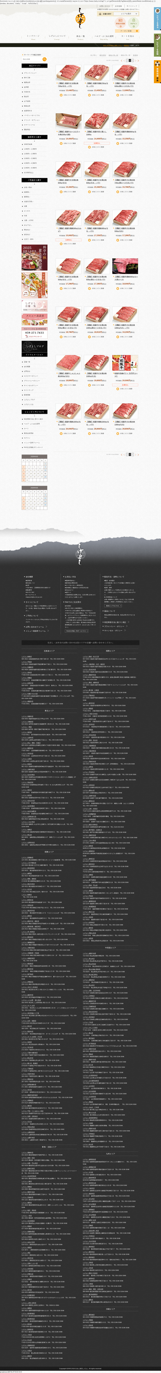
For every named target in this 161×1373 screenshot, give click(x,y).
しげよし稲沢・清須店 (29, 1210)
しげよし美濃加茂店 (28, 1231)
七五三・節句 (28, 239)
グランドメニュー (30, 73)
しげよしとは (28, 404)
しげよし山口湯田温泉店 (91, 1081)
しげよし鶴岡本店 (27, 748)
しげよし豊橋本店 (27, 1152)
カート (26, 428)
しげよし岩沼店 (27, 795)
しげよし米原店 (88, 917)
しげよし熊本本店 (89, 1252)
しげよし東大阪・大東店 (91, 690)
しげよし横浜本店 (27, 969)
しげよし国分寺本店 (28, 884)
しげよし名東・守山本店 (30, 1163)
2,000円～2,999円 (30, 154)
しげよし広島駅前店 (89, 1006)
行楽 (25, 216)
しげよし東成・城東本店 (91, 682)
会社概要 (27, 366)
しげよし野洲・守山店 (90, 885)
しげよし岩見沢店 (27, 683)
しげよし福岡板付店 (89, 1167)
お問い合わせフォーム (35, 627)
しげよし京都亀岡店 (89, 814)
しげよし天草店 (88, 1262)
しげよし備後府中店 (89, 1001)
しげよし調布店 (27, 916)
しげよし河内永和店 (89, 735)
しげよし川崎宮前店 (28, 948)
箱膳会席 (27, 82)
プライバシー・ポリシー (114, 626)
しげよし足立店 (27, 889)
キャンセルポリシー (31, 385)
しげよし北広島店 (89, 1017)
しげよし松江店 (88, 1065)
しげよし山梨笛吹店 (28, 1132)
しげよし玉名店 (88, 1268)
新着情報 (27, 395)
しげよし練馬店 (27, 873)
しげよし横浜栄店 (27, 937)
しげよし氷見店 (27, 1351)
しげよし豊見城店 (89, 1315)
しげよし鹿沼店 (27, 1106)
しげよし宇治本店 (89, 772)
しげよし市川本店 (27, 1047)
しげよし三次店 (88, 1022)
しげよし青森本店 (27, 716)
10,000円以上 (29, 172)
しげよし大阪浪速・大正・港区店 (94, 664)
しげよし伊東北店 (27, 1274)
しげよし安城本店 (27, 1197)
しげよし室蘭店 (27, 678)
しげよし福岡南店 (89, 1209)
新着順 (135, 55)
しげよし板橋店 (27, 895)
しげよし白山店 (27, 1340)
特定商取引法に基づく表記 (115, 622)
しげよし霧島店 (88, 1300)
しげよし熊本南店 (89, 1257)
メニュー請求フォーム (32, 443)
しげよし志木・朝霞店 (29, 1021)
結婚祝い (27, 192)
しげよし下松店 (88, 1070)
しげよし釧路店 (27, 656)
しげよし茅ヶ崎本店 (28, 932)
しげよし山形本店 (27, 737)
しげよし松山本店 (89, 1139)
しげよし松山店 (88, 1144)
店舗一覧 (27, 362)
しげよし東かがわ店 (89, 1112)
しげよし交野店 (88, 767)
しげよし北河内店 (89, 724)
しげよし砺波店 (27, 1356)
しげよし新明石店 (89, 859)
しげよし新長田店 (89, 851)
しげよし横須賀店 (27, 964)
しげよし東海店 (27, 1226)
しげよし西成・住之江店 (91, 656)
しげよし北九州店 (89, 1199)
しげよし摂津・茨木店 (90, 740)
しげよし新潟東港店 (28, 1313)
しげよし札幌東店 (27, 688)
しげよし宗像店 (88, 1225)
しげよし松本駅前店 (28, 1295)
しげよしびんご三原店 (90, 1028)
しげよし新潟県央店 (28, 1319)
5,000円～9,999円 (30, 168)
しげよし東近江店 (89, 912)
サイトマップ (28, 390)
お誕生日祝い (28, 201)
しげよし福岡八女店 (89, 1220)
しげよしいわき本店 (28, 822)
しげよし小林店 (88, 1284)
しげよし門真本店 (89, 695)
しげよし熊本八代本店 (90, 1273)
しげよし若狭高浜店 (28, 1345)
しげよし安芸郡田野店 (90, 1118)
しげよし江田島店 (89, 996)
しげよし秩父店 (27, 1026)
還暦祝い (27, 197)
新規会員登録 (28, 433)
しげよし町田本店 (27, 900)
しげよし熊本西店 (89, 1247)
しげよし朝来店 (88, 846)
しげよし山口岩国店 (89, 1091)
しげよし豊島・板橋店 (29, 879)
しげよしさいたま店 (28, 1005)
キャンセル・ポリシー (113, 630)
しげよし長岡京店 (89, 801)
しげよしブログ (29, 399)
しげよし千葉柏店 (27, 1068)
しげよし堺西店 (88, 730)
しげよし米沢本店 (27, 753)
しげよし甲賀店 (88, 896)
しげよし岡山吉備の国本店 (91, 969)
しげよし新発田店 (27, 1329)
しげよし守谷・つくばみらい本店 (32, 1111)
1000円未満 (28, 144)
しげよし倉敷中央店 (89, 953)
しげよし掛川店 (27, 1290)
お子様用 (27, 101)
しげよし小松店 (27, 1335)
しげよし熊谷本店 (27, 1031)
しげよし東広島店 (89, 1038)
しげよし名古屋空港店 (29, 1176)
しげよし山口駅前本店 (90, 1075)
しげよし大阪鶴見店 (89, 745)
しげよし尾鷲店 (27, 1247)
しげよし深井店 (88, 756)
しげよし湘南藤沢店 (28, 942)
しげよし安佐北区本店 (90, 1012)
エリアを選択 (126, 14)
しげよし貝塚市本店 (89, 761)
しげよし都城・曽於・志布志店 (93, 1289)
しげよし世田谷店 (27, 905)
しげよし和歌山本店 (89, 933)
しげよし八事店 (27, 1181)
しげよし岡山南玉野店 (90, 974)
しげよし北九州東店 (89, 1204)
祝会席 (26, 96)
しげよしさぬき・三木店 (91, 1107)
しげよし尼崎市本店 (89, 835)
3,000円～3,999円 (30, 158)
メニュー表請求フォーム (36, 631)
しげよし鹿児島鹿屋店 (90, 1294)
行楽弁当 (27, 92)
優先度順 (102, 55)
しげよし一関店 (27, 727)
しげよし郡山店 (27, 835)
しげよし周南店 (88, 1102)
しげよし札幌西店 (27, 667)
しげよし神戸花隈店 (89, 880)
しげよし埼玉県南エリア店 (30, 1013)
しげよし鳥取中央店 (89, 1049)
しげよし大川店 (88, 1172)
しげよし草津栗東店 (89, 906)
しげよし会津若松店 (28, 842)
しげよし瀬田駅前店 (89, 901)
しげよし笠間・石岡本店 (30, 1116)
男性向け (27, 230)
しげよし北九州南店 (89, 1215)
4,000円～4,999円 (30, 163)
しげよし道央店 (27, 672)
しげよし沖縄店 (88, 1320)
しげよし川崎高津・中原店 (30, 953)
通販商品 (126, 45)
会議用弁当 (28, 111)
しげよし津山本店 (89, 959)
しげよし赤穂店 (88, 869)
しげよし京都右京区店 (90, 777)
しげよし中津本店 (89, 1236)
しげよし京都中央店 (89, 796)
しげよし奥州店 (27, 732)
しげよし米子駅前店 (89, 1043)
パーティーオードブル (32, 115)
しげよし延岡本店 (89, 1278)
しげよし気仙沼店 (27, 782)
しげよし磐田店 (27, 1284)
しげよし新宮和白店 (89, 1183)
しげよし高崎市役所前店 (30, 1095)
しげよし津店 (26, 1253)
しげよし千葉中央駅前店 (30, 1053)
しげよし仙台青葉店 (28, 806)
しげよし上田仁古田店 (29, 1303)
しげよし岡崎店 (27, 1187)
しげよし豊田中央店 (28, 1192)
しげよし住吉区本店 (89, 669)
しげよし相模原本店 (28, 958)
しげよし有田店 (88, 938)
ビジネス (27, 211)
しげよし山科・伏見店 (90, 809)
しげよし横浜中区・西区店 (30, 921)
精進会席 (27, 106)
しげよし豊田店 (27, 1203)
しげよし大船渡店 (27, 722)
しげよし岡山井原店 (89, 964)
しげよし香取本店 (27, 1079)
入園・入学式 (28, 220)
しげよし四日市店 (27, 1258)
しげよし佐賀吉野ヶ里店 (91, 1231)
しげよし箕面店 (88, 708)
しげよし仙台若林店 (28, 775)
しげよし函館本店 (27, 701)
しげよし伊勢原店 (27, 982)
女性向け (27, 234)
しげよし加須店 (27, 1042)
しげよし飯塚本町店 (89, 1178)
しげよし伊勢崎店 (27, 1100)
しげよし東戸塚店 (27, 974)
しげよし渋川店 (27, 1090)
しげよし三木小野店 (89, 840)
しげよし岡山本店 (89, 985)
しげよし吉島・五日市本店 (91, 990)
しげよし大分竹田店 (89, 1241)
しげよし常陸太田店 (28, 1127)
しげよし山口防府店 (89, 1097)
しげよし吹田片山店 (89, 719)
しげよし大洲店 (88, 1123)
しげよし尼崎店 (88, 875)
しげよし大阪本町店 (89, 751)
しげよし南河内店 (89, 703)
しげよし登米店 (27, 790)
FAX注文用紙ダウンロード (33, 447)
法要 (25, 206)
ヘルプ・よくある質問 (32, 424)
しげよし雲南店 (88, 1054)
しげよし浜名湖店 (27, 1269)
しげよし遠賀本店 (89, 1193)
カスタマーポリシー (31, 376)
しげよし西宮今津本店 (90, 824)
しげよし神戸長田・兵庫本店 (92, 830)
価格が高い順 (113, 55)
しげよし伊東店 (27, 1279)
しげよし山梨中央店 (28, 1137)
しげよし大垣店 (27, 1237)
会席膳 (26, 87)
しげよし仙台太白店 (28, 801)
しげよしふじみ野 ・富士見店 (31, 1000)
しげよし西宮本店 (89, 864)
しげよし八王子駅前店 (29, 863)
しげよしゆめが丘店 (28, 1242)
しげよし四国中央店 (89, 1128)
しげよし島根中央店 (89, 1059)
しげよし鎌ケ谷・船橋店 (30, 1063)
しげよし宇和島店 (89, 1134)
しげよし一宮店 (27, 1216)
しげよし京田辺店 (89, 785)
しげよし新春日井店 (28, 1168)
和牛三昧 (27, 78)
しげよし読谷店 (88, 1325)
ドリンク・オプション (32, 120)
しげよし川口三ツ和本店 (30, 987)
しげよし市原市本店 (28, 1074)
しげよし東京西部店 (28, 868)
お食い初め (28, 187)
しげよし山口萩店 (89, 1086)
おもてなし (28, 225)
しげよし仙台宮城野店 (29, 811)
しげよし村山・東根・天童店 (31, 743)
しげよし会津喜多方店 (29, 816)
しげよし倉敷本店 (89, 980)
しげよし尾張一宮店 (28, 1158)
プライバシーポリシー (32, 381)
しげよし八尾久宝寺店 (90, 714)
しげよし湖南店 (88, 891)
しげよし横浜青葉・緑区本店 (31, 926)
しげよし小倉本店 (89, 1188)
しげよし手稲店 (27, 662)
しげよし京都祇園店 (89, 819)
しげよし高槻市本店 (89, 675)
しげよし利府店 (27, 764)
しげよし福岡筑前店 (89, 1159)
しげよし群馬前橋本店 (29, 1084)
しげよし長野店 (27, 1308)
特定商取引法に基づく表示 (33, 419)
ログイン (27, 438)
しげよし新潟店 (27, 1324)
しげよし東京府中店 (28, 910)
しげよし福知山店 (89, 790)
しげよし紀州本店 (89, 922)
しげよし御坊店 (88, 928)
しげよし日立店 (27, 1122)
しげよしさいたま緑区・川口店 (32, 1037)
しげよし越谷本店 (27, 995)
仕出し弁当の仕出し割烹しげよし (112, 45)
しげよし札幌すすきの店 (30, 694)
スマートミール (29, 125)
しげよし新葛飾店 (27, 857)
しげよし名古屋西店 (28, 1221)
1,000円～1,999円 (30, 149)
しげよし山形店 (27, 759)
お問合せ (27, 371)
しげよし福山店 (88, 1033)
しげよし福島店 (27, 829)
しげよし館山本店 (27, 1058)
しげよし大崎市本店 (28, 769)
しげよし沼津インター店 (30, 1263)
